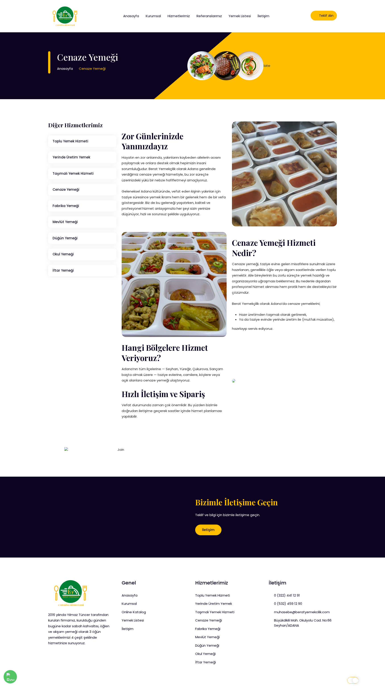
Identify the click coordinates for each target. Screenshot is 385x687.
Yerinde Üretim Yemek (71, 157)
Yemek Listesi (240, 16)
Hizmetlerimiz (179, 16)
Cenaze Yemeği (66, 189)
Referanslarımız (209, 16)
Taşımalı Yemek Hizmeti (73, 173)
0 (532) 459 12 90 (288, 603)
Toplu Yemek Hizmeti (70, 141)
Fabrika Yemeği (66, 205)
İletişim (263, 16)
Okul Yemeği (63, 254)
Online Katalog (134, 612)
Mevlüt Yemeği (65, 221)
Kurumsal (153, 16)
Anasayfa (131, 16)
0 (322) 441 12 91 (287, 595)
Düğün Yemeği (65, 238)
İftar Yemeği (63, 270)
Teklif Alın (326, 15)
